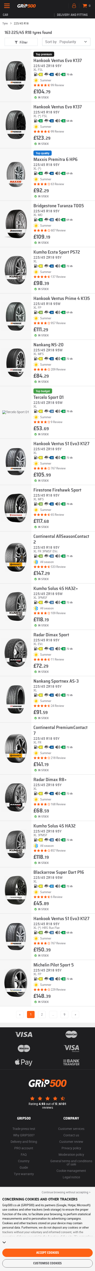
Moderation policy (71, 1154)
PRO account (23, 1148)
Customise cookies (47, 1263)
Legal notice (71, 1177)
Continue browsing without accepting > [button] (66, 1192)
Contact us (71, 1135)
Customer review (71, 1141)
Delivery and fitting (72, 15)
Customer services (71, 1128)
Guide (24, 1167)
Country (24, 1161)
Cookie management (71, 1170)
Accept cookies (47, 1252)
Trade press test (23, 1128)
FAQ (24, 1154)
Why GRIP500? (24, 1135)
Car (5, 15)
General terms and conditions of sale (71, 1162)
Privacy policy (71, 1148)
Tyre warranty (24, 1174)
